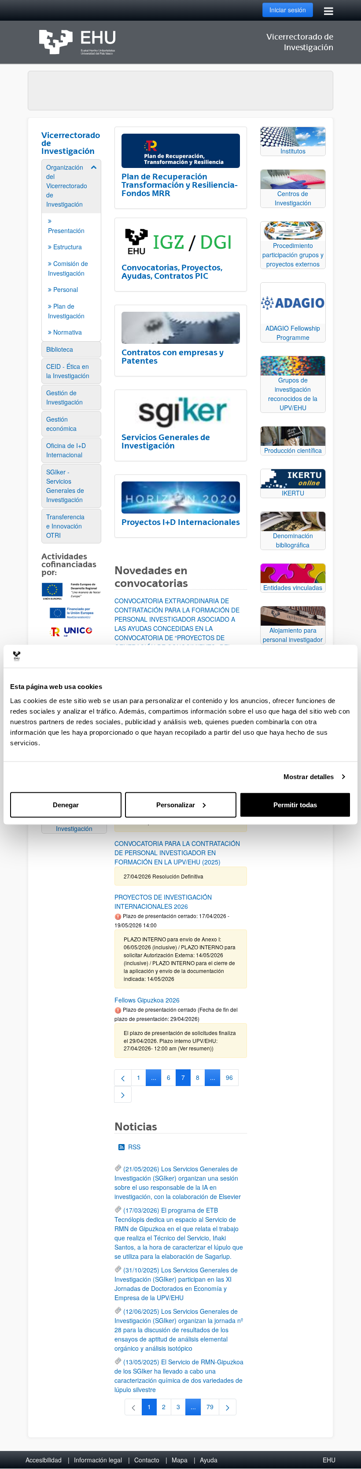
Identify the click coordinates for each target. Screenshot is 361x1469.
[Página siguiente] (123, 1094)
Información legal (98, 1459)
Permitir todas (295, 804)
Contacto (146, 1459)
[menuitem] (71, 249)
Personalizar (175, 804)
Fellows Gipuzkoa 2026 (147, 999)
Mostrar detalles (309, 776)
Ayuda (208, 1459)
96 (232, 1079)
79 (212, 1408)
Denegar (66, 804)
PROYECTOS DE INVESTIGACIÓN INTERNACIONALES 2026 (163, 902)
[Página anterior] (123, 1077)
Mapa (180, 1459)
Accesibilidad (44, 1459)
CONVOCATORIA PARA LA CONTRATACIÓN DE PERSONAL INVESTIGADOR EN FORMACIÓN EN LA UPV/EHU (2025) (177, 852)
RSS (134, 1146)
